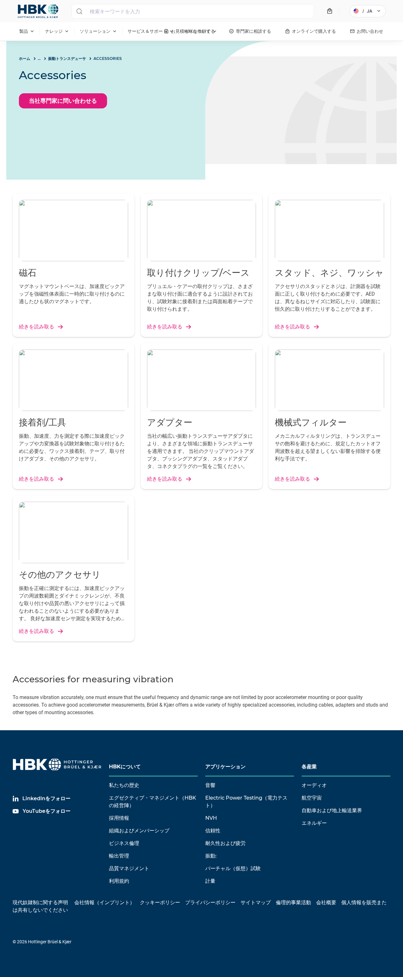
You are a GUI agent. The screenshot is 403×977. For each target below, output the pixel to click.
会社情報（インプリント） (104, 902)
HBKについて (125, 767)
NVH (211, 818)
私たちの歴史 (124, 785)
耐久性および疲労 (225, 843)
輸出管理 (119, 856)
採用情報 (119, 818)
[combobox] (192, 11)
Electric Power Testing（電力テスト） (246, 801)
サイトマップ (256, 902)
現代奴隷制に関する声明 (40, 902)
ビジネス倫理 (124, 843)
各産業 (309, 767)
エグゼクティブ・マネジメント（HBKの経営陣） (152, 801)
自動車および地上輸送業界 (332, 810)
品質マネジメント (129, 868)
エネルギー (314, 823)
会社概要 (326, 902)
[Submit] (79, 11)
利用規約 (119, 881)
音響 (210, 785)
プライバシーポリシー (210, 902)
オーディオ (314, 785)
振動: (211, 856)
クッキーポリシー (160, 902)
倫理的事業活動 (293, 902)
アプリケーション (225, 767)
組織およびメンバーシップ (139, 831)
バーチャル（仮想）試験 (233, 868)
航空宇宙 (312, 798)
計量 (210, 881)
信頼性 (212, 831)
